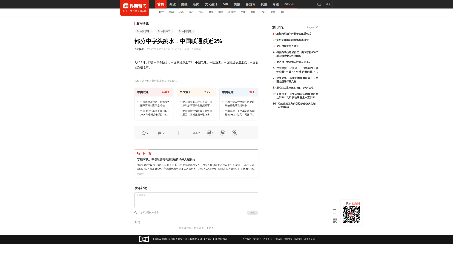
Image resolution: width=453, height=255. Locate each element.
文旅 (243, 12)
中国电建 (187, 31)
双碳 (273, 12)
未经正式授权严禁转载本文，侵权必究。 (156, 81)
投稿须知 (288, 239)
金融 (171, 12)
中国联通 (145, 31)
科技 (161, 12)
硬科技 (232, 12)
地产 (191, 12)
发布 (253, 213)
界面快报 (139, 49)
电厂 (282, 12)
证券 (181, 12)
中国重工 (166, 31)
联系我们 (257, 239)
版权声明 (298, 239)
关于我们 (247, 239)
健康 (210, 12)
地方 (220, 12)
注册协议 (278, 239)
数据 (253, 12)
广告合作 (267, 239)
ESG (263, 12)
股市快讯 (142, 24)
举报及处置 (309, 239)
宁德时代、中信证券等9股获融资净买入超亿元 (166, 159)
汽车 (201, 12)
